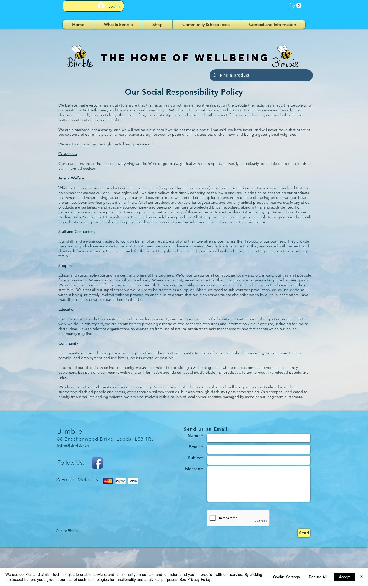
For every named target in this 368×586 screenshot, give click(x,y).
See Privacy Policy (195, 579)
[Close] (361, 577)
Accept (344, 577)
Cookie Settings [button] (286, 577)
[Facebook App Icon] (97, 463)
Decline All (318, 577)
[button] (296, 5)
